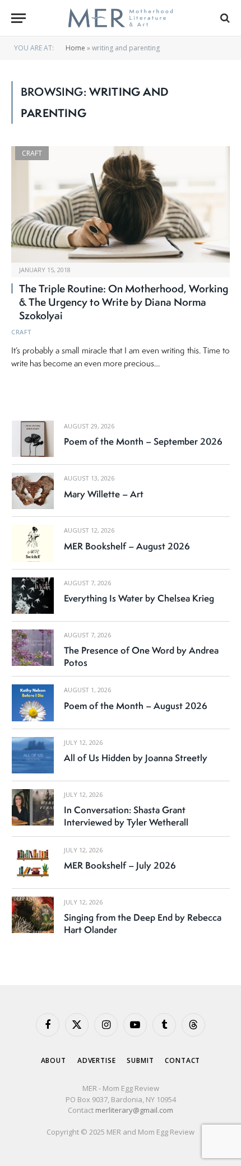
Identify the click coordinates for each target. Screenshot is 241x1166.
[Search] (224, 18)
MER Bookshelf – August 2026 (127, 546)
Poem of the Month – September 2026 (143, 441)
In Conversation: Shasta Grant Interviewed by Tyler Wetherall (126, 816)
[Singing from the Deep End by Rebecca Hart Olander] (33, 915)
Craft (32, 153)
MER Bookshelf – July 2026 (120, 865)
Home (75, 48)
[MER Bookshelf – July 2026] (33, 863)
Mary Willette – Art (103, 494)
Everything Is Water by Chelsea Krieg (139, 598)
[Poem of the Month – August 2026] (33, 702)
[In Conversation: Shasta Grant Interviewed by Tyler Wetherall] (33, 807)
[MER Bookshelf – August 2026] (33, 543)
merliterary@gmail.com (134, 1110)
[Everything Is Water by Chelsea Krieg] (33, 595)
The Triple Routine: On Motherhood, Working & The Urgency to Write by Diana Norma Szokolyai (123, 302)
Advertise (96, 1060)
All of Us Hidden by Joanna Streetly (135, 758)
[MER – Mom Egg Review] (120, 18)
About (53, 1060)
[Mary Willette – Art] (33, 491)
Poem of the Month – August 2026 (135, 705)
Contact (182, 1060)
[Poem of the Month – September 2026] (33, 439)
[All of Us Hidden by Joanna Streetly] (33, 755)
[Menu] (18, 18)
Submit (140, 1060)
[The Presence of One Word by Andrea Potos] (33, 647)
